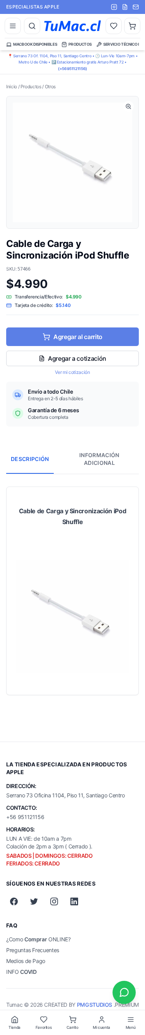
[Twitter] (34, 901)
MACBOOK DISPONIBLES (35, 44)
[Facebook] (14, 901)
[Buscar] (32, 26)
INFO (21, 971)
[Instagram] (54, 901)
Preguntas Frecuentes (32, 950)
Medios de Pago (25, 961)
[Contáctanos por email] (136, 7)
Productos (30, 86)
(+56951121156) (72, 68)
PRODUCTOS (80, 44)
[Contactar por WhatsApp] (124, 992)
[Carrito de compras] (132, 26)
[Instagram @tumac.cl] (114, 7)
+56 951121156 (25, 817)
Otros (50, 86)
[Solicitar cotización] (125, 7)
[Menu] (13, 26)
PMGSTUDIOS (94, 1004)
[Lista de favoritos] (114, 26)
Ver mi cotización (72, 372)
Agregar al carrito (77, 337)
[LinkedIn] (74, 901)
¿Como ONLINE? (38, 939)
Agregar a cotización (77, 358)
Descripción (30, 459)
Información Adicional (99, 459)
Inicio (11, 86)
